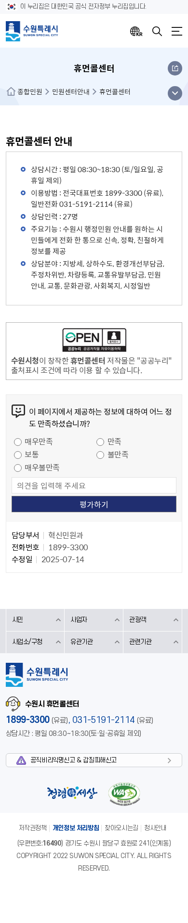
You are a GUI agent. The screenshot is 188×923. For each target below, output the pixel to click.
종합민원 (29, 91)
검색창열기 (157, 31)
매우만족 (39, 441)
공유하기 (175, 68)
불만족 (118, 454)
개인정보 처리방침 (76, 828)
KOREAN (136, 31)
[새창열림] (94, 341)
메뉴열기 (177, 31)
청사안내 (155, 828)
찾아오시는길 (121, 828)
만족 (114, 441)
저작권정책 (33, 828)
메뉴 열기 (175, 93)
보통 (32, 454)
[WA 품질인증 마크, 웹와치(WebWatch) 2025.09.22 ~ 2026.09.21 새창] (124, 794)
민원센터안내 (71, 91)
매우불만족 (42, 467)
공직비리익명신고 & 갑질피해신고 (73, 760)
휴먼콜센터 (115, 91)
